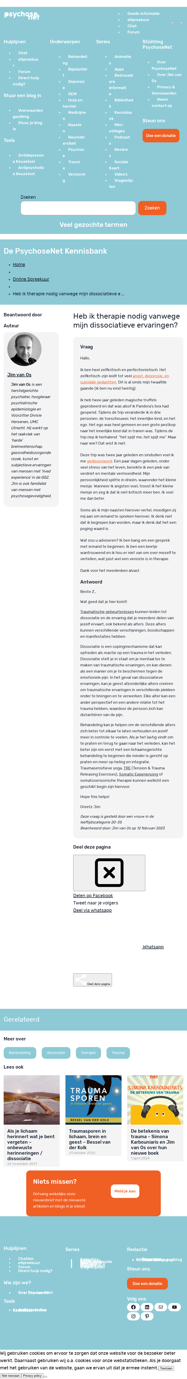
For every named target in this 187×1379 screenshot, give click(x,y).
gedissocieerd (99, 461)
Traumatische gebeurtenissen (107, 612)
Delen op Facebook (93, 895)
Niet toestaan (10, 1375)
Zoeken (28, 197)
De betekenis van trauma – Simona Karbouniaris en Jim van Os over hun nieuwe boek (153, 1142)
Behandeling (20, 1053)
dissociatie (56, 1053)
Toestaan (166, 1368)
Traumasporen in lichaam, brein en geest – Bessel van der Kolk (90, 1139)
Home (19, 264)
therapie (88, 1053)
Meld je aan (125, 1191)
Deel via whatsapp (92, 910)
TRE (127, 768)
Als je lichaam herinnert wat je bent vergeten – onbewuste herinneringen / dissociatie (31, 1144)
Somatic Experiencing (138, 774)
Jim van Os (19, 374)
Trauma (118, 1053)
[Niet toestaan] (45, 1376)
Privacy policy (32, 1375)
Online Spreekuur (31, 279)
